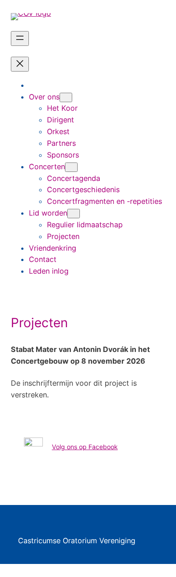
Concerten (47, 166)
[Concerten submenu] (71, 167)
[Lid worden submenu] (73, 213)
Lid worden (48, 212)
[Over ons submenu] (66, 97)
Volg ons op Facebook (85, 447)
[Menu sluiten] (20, 64)
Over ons (44, 96)
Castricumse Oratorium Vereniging (76, 540)
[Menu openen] (20, 38)
